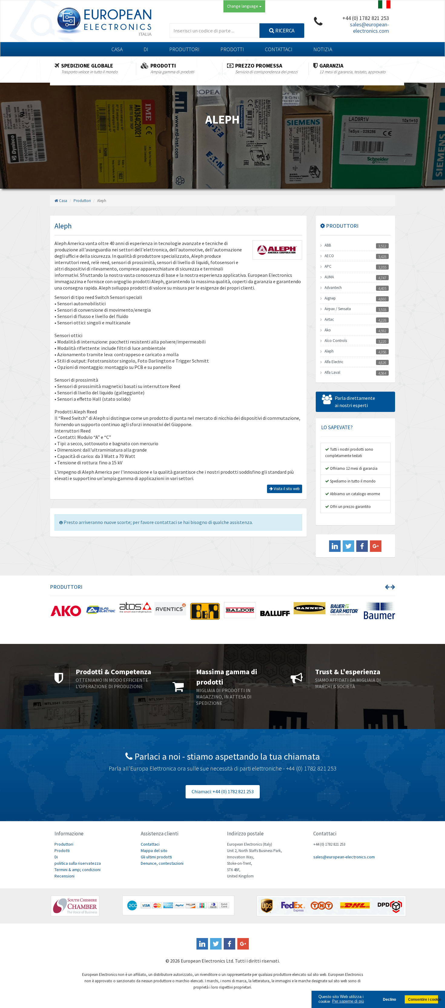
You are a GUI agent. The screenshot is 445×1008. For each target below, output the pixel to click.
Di (145, 49)
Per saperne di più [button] (348, 1001)
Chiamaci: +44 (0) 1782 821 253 (223, 791)
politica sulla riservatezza (77, 863)
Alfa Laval (332, 372)
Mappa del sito (154, 850)
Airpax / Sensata (338, 308)
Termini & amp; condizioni (77, 869)
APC (328, 266)
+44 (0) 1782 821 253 (365, 18)
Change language (243, 6)
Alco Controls (336, 340)
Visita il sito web (286, 488)
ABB (328, 245)
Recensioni (64, 876)
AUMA (329, 277)
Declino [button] (389, 999)
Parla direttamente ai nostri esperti (355, 401)
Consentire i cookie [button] (423, 999)
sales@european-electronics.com (369, 27)
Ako (328, 330)
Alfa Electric (334, 361)
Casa (117, 49)
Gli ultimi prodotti (156, 857)
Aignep (330, 298)
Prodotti (232, 49)
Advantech (333, 287)
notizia (322, 49)
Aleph (329, 351)
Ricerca (284, 30)
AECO (329, 255)
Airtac (329, 319)
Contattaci (278, 49)
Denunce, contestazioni (162, 863)
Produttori (184, 49)
